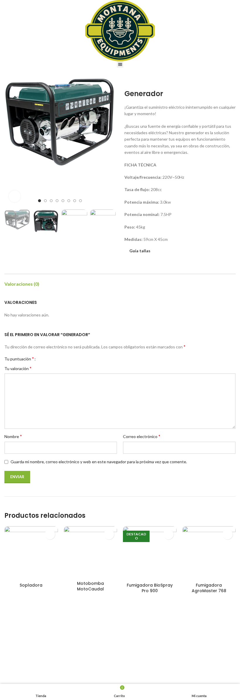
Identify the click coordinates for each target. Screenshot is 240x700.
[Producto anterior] (221, 81)
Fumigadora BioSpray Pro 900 (150, 588)
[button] (120, 64)
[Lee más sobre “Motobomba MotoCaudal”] (109, 534)
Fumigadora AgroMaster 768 (209, 588)
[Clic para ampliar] (14, 196)
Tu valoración (18, 368)
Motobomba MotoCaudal (90, 586)
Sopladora (31, 585)
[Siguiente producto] (233, 81)
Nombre (13, 436)
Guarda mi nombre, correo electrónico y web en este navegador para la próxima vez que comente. (99, 461)
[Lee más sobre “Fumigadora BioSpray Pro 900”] (168, 534)
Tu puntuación (19, 358)
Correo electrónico (141, 436)
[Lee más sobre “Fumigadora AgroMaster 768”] (227, 534)
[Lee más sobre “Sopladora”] (50, 534)
